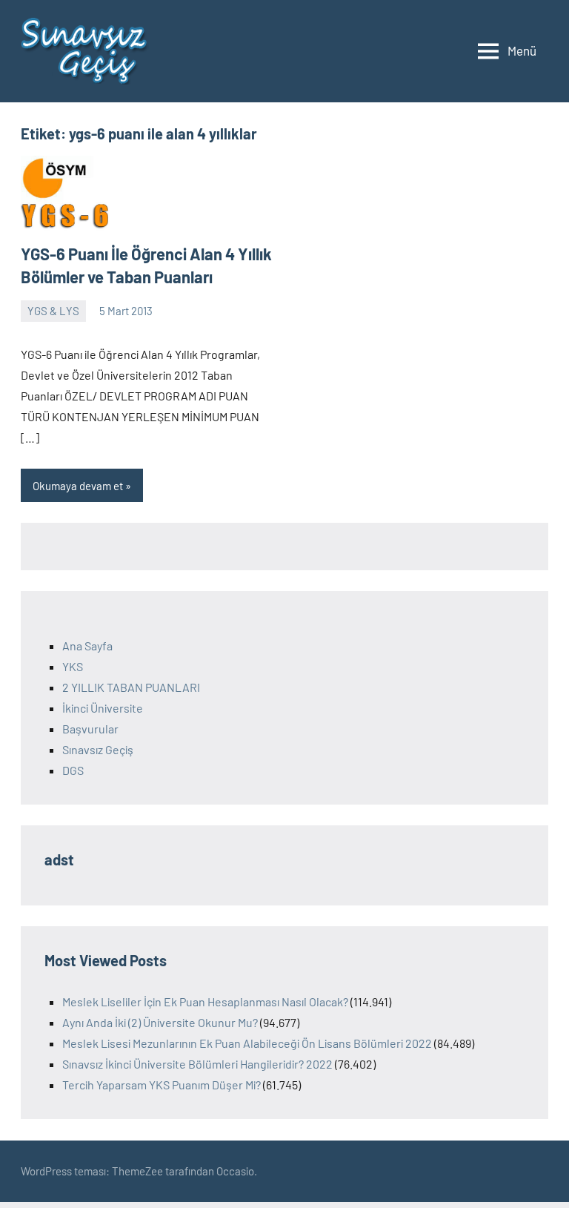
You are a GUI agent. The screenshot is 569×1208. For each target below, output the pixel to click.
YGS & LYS (53, 310)
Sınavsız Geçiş (97, 749)
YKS (72, 666)
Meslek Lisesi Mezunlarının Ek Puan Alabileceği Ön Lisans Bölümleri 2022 (247, 1043)
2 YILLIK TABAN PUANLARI (131, 687)
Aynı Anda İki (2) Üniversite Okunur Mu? (160, 1022)
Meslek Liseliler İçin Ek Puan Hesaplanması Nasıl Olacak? (205, 1001)
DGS (73, 770)
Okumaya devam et (78, 485)
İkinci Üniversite (102, 708)
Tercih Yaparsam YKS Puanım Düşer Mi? (161, 1084)
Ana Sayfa (87, 645)
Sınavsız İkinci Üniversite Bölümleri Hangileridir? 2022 (197, 1064)
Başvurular (90, 729)
